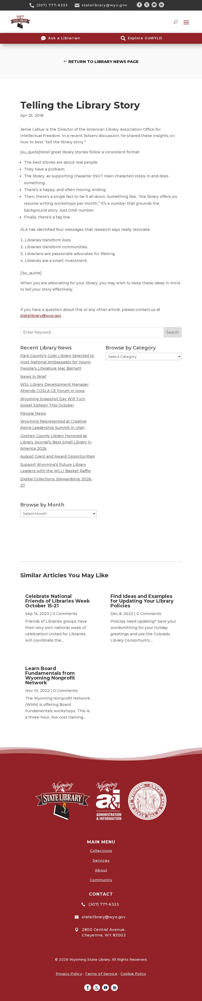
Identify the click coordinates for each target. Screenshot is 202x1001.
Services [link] (101, 860)
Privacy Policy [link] (69, 973)
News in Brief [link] (33, 376)
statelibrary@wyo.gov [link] (104, 5)
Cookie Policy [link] (133, 973)
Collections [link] (101, 850)
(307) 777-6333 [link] (52, 5)
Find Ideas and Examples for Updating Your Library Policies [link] (142, 601)
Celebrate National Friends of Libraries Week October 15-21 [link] (57, 601)
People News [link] (33, 413)
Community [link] (101, 880)
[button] (139, 4)
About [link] (101, 870)
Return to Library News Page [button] (103, 61)
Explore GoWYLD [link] (145, 38)
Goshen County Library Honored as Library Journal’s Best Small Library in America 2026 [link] (56, 442)
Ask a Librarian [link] (64, 38)
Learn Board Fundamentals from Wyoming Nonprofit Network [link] (50, 676)
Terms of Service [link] (101, 973)
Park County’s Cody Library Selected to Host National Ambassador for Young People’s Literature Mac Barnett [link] (57, 362)
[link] (33, 5)
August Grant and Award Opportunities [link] (57, 456)
